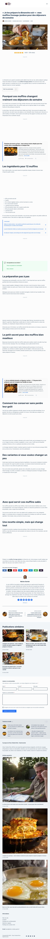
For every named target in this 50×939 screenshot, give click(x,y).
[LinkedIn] (20, 570)
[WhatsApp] (36, 570)
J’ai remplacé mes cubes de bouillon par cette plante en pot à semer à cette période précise (39, 726)
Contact (4, 919)
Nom (3, 686)
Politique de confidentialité (9, 921)
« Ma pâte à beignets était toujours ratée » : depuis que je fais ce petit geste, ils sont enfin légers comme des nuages (38, 734)
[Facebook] (4, 570)
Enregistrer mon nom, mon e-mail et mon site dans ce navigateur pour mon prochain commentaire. (24, 707)
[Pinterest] (15, 570)
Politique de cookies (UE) (8, 924)
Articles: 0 (25, 602)
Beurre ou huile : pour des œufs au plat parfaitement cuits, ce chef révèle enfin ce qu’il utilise (36, 645)
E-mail (20, 686)
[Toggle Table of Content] (15, 89)
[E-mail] (41, 570)
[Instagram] (30, 936)
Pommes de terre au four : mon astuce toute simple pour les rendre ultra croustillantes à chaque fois (23, 144)
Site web (35, 686)
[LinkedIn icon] (21, 600)
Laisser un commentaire (9, 711)
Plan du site (5, 918)
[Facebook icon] (18, 600)
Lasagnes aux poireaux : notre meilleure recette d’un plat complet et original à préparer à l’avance (12, 645)
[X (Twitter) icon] (24, 600)
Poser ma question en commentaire (14, 265)
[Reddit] (25, 570)
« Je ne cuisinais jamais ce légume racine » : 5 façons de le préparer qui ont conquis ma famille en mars (22, 381)
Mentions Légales (6, 923)
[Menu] (47, 3)
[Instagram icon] (26, 600)
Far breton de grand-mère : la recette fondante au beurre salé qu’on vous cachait (12, 668)
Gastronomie (26, 21)
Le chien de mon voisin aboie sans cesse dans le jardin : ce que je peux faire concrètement (22, 804)
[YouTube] (34, 936)
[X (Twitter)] (10, 570)
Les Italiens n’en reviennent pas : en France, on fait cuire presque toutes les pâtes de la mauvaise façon (15, 734)
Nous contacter (10, 268)
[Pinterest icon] (29, 600)
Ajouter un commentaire (8, 692)
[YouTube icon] (31, 600)
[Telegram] (31, 570)
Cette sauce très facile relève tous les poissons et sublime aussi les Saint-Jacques (16, 726)
